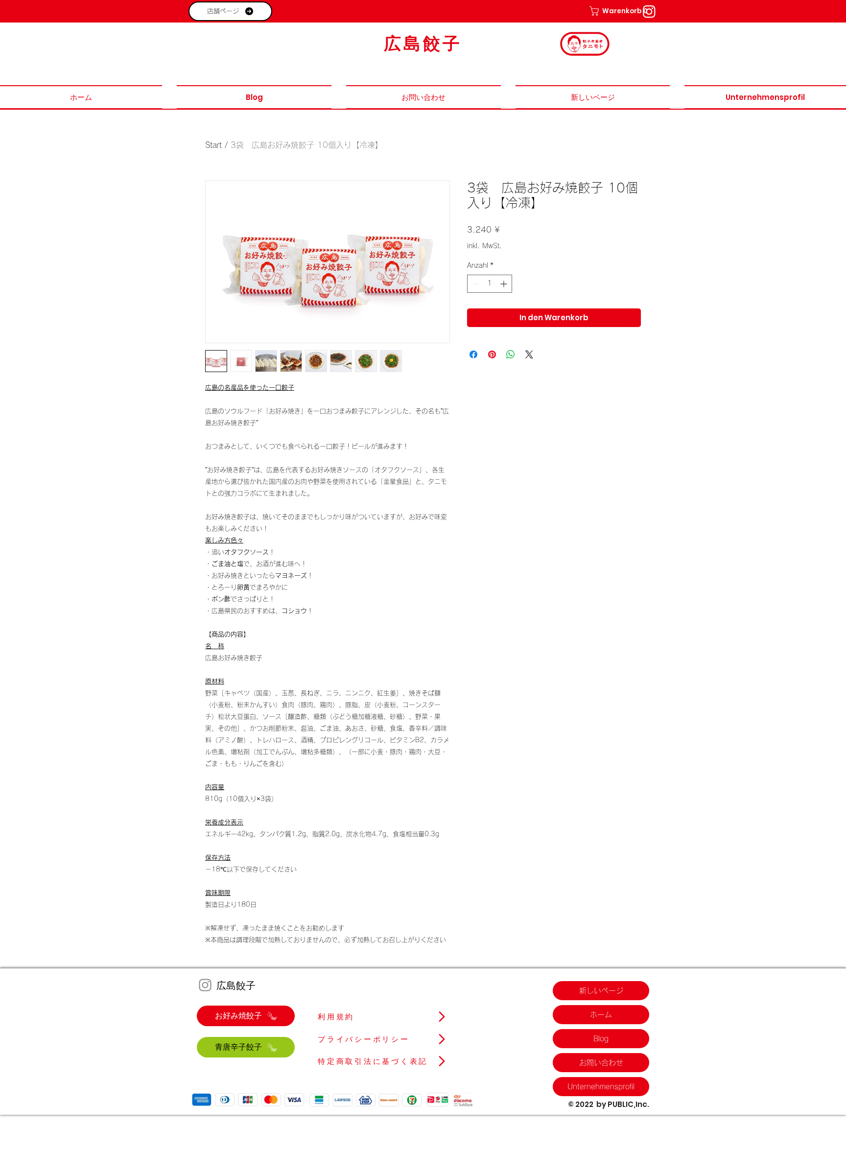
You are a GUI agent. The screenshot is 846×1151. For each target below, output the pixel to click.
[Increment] (504, 283)
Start (213, 145)
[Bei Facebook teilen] (473, 354)
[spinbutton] (489, 283)
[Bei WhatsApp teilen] (511, 354)
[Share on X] (529, 354)
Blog (601, 1038)
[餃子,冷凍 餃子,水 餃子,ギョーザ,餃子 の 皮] (649, 11)
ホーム (601, 1014)
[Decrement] (475, 283)
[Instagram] (205, 985)
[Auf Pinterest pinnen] (492, 354)
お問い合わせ (601, 1062)
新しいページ (601, 990)
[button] (611, 11)
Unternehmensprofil (600, 1086)
